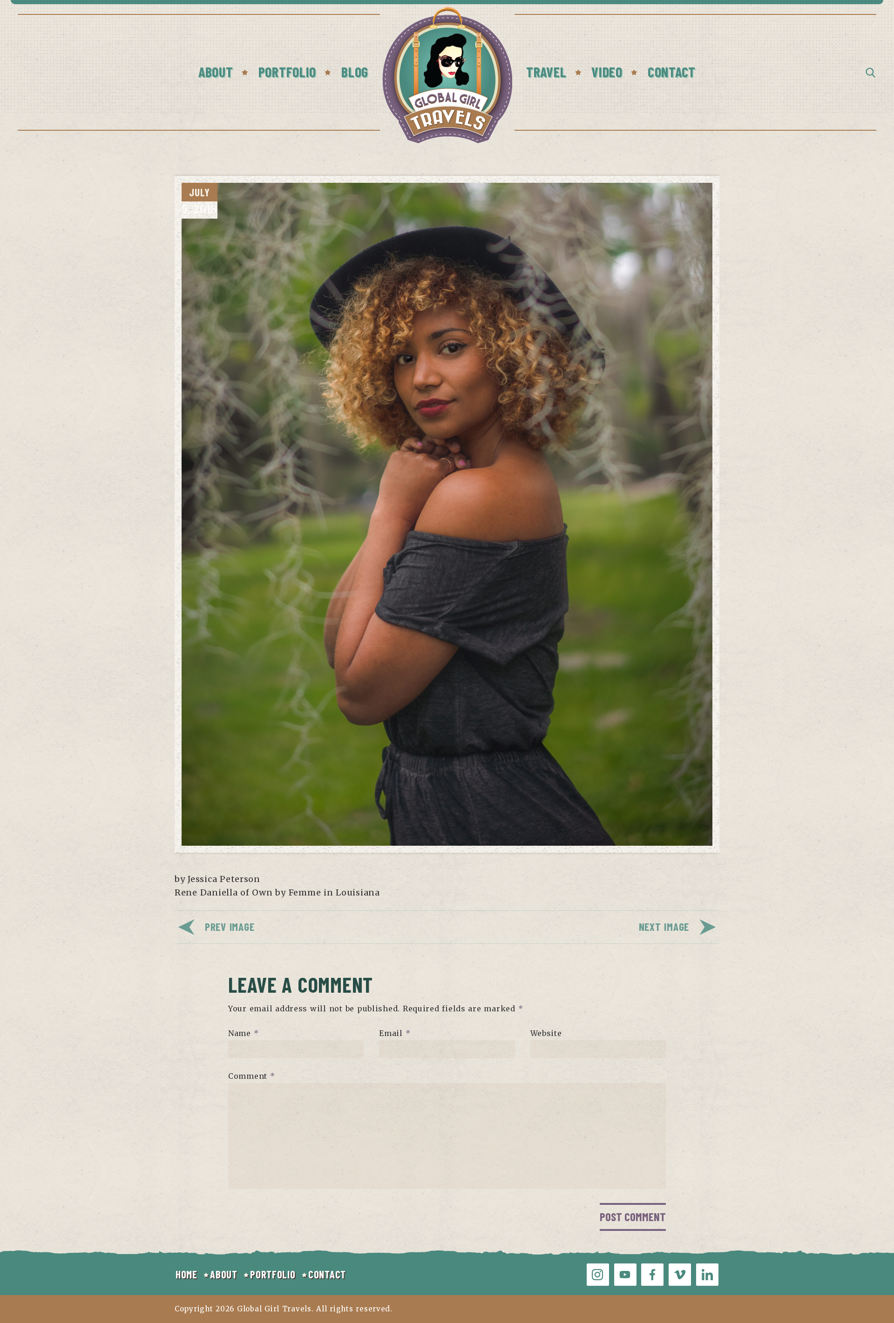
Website (546, 1033)
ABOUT (223, 1274)
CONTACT (327, 1274)
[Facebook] (652, 1274)
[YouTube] (625, 1274)
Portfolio (287, 71)
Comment (251, 1076)
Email (394, 1033)
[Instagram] (598, 1274)
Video (607, 71)
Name (243, 1033)
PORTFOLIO (272, 1274)
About (215, 71)
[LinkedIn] (707, 1274)
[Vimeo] (680, 1274)
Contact (672, 71)
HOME (186, 1274)
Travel (546, 71)
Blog (354, 71)
